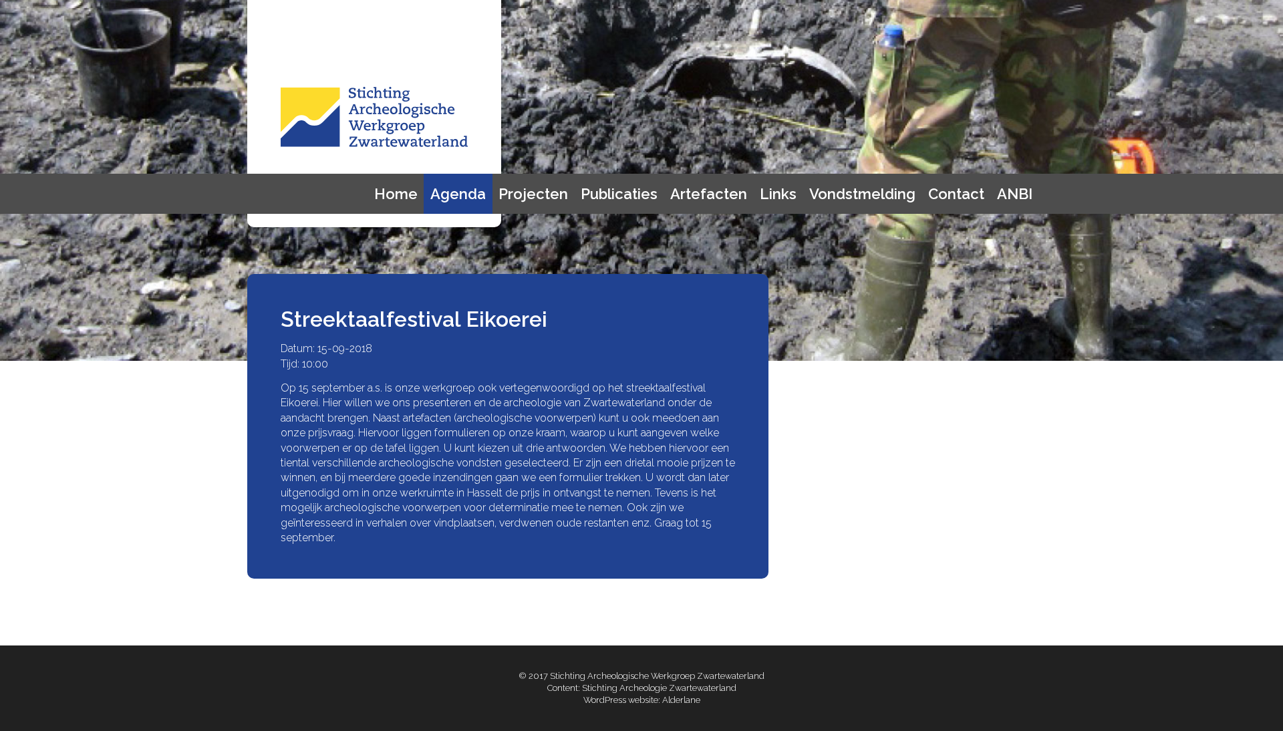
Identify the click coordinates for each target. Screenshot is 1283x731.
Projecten (533, 193)
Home (396, 193)
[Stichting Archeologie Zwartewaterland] (374, 143)
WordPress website (620, 700)
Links (778, 193)
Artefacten (708, 193)
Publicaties (619, 193)
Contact (956, 193)
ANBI (1014, 193)
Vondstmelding (862, 193)
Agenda (458, 193)
